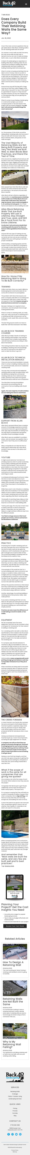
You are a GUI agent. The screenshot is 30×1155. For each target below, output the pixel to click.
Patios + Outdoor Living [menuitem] (15, 1096)
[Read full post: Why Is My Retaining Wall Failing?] (15, 1038)
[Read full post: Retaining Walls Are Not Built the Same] (15, 996)
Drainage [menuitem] (15, 1094)
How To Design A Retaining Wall (13, 964)
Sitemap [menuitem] (15, 1152)
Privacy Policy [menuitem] (14, 1150)
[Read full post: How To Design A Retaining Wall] (15, 959)
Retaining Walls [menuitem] (15, 1091)
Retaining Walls (9, 866)
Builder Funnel (22, 1144)
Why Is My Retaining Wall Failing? (12, 1044)
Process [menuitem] (15, 1111)
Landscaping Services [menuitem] (15, 1099)
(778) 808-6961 (15, 1125)
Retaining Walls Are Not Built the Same (13, 1001)
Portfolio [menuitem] (15, 1113)
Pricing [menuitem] (15, 1108)
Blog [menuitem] (15, 1116)
